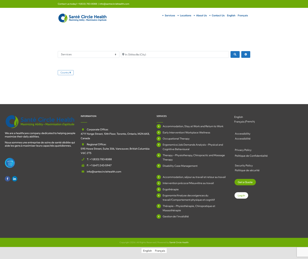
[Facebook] (7, 178)
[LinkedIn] (14, 178)
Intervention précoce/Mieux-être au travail (188, 183)
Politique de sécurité (247, 170)
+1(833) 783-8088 (87, 3)
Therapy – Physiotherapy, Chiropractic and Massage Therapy (194, 157)
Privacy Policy (243, 150)
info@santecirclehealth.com (114, 3)
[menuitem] (231, 15)
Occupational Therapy (176, 138)
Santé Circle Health (179, 242)
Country (64, 72)
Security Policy (244, 165)
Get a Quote (245, 182)
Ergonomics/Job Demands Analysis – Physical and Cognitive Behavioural (193, 147)
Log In (241, 195)
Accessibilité (243, 138)
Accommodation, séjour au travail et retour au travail (194, 177)
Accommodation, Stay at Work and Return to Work (193, 126)
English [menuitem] (238, 117)
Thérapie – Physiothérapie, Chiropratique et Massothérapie (189, 208)
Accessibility (242, 133)
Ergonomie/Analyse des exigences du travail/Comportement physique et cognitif (189, 197)
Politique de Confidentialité (251, 155)
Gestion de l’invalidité (176, 216)
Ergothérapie (171, 189)
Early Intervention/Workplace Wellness (186, 132)
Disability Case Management (180, 165)
